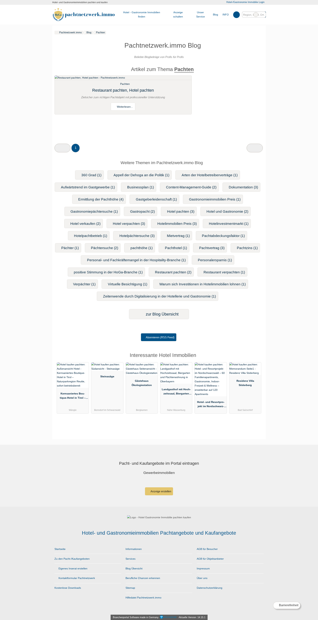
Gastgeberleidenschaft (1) (156, 199)
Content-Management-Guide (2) (191, 187)
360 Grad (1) (91, 175)
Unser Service (200, 14)
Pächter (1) (70, 248)
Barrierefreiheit (288, 605)
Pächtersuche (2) (104, 248)
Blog (215, 14)
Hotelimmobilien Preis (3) (177, 224)
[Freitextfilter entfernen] (255, 14)
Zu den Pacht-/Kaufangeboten (72, 558)
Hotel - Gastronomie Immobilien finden (141, 14)
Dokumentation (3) (243, 187)
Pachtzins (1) (247, 248)
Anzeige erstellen (160, 491)
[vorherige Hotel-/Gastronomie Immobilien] (62, 148)
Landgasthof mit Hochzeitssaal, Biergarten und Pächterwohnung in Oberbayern (176, 392)
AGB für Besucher (207, 549)
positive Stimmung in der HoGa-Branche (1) (108, 272)
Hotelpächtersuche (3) (137, 236)
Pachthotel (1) (176, 248)
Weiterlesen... (124, 106)
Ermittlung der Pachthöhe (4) (100, 199)
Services (130, 558)
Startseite (60, 549)
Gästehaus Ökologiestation (142, 383)
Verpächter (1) (84, 284)
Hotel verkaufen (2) (85, 224)
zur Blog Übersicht (162, 314)
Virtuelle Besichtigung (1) (127, 284)
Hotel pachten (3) (180, 211)
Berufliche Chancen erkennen (143, 578)
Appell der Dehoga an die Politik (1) (141, 175)
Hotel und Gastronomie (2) (227, 211)
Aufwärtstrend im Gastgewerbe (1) (88, 187)
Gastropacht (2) (142, 211)
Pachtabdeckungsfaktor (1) (223, 236)
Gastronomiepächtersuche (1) (94, 211)
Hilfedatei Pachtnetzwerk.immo (143, 597)
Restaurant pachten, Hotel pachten (123, 90)
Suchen (263, 14)
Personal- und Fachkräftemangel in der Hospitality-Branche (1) (136, 260)
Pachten (125, 83)
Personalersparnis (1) (215, 260)
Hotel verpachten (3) (129, 224)
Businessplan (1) (140, 187)
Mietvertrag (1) (178, 236)
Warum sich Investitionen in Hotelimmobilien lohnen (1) (202, 284)
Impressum (203, 568)
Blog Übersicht (134, 568)
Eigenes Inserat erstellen (72, 568)
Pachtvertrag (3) (212, 248)
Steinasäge (107, 376)
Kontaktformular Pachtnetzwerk (76, 578)
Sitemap (130, 587)
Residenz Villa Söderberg (245, 383)
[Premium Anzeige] (256, 356)
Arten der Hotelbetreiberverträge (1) (210, 175)
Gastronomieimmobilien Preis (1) (215, 199)
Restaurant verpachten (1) (224, 272)
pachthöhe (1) (141, 248)
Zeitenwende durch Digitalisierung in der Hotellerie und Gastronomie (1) (159, 296)
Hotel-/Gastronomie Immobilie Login (245, 2)
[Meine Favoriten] (236, 14)
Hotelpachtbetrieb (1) (90, 236)
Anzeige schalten (178, 14)
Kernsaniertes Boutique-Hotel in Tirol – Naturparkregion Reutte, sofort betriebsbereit (73, 396)
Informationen (134, 549)
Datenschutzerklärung (209, 587)
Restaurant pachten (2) (173, 272)
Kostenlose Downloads (67, 587)
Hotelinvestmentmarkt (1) (228, 224)
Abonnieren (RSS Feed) (160, 337)
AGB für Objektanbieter (210, 558)
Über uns (202, 578)
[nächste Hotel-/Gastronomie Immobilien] (255, 148)
